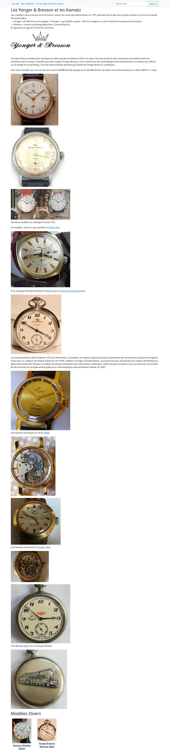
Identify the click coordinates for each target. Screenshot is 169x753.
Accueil (15, 3)
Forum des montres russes (49, 3)
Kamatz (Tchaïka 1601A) (22, 747)
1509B (46, 432)
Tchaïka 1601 (44, 547)
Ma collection (27, 3)
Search (153, 3)
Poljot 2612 (54, 227)
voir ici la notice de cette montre (68, 290)
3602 (48, 290)
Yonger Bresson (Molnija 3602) (47, 745)
